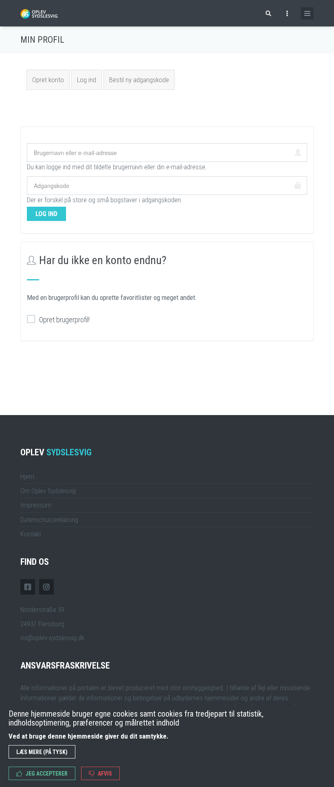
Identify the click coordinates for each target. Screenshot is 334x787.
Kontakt (30, 534)
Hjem (27, 476)
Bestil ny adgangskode (139, 80)
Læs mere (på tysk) (42, 752)
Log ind (89, 80)
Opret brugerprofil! (64, 319)
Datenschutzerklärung (49, 520)
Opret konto (48, 80)
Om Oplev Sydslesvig (48, 491)
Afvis (104, 773)
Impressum (35, 505)
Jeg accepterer (46, 773)
